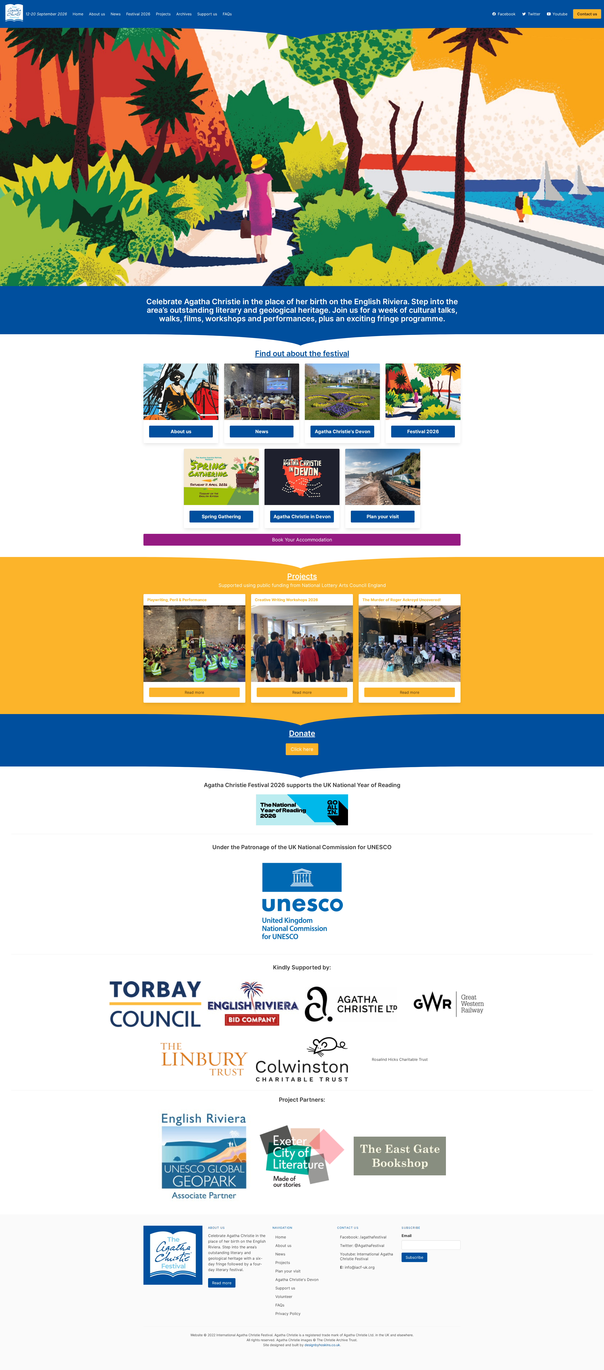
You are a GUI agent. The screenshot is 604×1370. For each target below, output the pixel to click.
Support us (207, 14)
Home (78, 14)
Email (406, 1235)
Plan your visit (288, 1271)
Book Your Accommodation (302, 540)
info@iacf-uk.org (357, 1267)
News (116, 14)
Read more (194, 692)
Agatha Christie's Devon (297, 1279)
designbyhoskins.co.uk (322, 1345)
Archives (184, 14)
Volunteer (283, 1296)
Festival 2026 (138, 14)
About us (97, 14)
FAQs (227, 14)
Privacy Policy (288, 1313)
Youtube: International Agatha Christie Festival (366, 1256)
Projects (163, 14)
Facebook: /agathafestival (363, 1237)
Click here (302, 749)
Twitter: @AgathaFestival (362, 1245)
